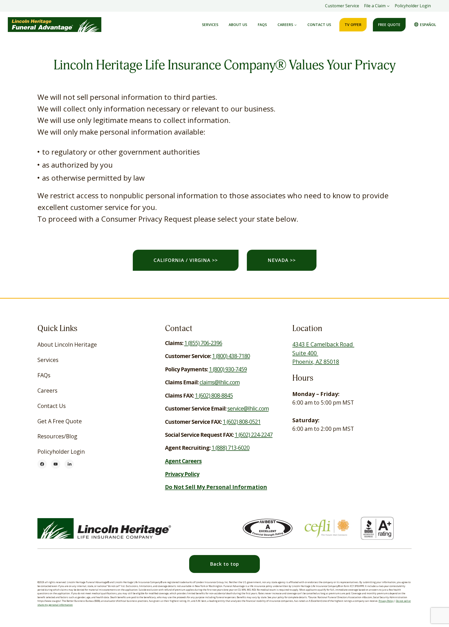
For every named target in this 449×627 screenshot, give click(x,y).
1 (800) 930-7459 (228, 369)
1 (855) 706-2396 (203, 343)
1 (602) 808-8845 (214, 395)
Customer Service (342, 6)
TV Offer (353, 24)
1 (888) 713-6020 (230, 447)
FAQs (262, 24)
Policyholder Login (414, 7)
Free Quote (389, 24)
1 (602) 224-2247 (254, 434)
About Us (238, 24)
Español (428, 24)
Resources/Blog (57, 436)
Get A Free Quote (59, 421)
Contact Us (319, 24)
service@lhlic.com (248, 408)
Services (210, 24)
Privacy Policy (386, 601)
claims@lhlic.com (220, 382)
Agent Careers (183, 461)
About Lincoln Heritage (67, 344)
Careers (47, 390)
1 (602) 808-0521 (242, 421)
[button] (224, 564)
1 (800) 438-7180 (231, 356)
